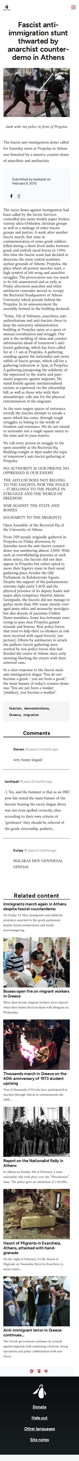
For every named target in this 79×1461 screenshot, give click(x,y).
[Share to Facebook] (11, 196)
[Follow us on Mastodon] (46, 1371)
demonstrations (36, 708)
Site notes (39, 1439)
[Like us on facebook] (31, 1371)
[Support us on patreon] (39, 1371)
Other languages (39, 1428)
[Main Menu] (73, 7)
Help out (40, 1417)
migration (31, 715)
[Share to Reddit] (19, 196)
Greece (15, 715)
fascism (15, 708)
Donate (39, 1406)
